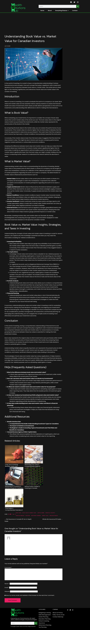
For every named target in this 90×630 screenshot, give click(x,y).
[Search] (77, 6)
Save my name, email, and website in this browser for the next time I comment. (30, 595)
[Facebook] (71, 2)
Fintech (41, 621)
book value (18, 512)
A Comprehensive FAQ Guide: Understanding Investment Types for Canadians (34, 424)
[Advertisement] (45, 21)
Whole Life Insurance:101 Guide (51, 519)
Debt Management (45, 615)
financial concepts (50, 512)
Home (42, 10)
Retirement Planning (45, 625)
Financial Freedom (20, 515)
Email (7, 587)
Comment (8, 567)
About (50, 10)
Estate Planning (43, 617)
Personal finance (54, 515)
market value (45, 515)
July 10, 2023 (7, 46)
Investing (28, 515)
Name (7, 584)
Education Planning (45, 619)
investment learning (36, 515)
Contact (74, 10)
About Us (55, 613)
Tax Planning (42, 627)
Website (7, 591)
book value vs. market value (29, 512)
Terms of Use (60, 615)
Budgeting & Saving (45, 613)
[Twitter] (74, 2)
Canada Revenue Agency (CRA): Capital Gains (21, 432)
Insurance (42, 623)
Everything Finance (61, 10)
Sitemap (60, 617)
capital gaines (40, 512)
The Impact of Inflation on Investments (21, 426)
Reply (8, 552)
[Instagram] (77, 2)
